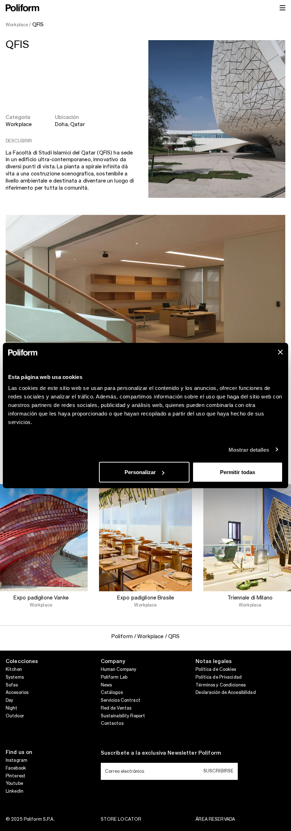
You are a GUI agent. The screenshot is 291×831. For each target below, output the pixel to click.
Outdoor (15, 716)
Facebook (16, 768)
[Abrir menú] (282, 7)
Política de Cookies (216, 669)
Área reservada (215, 819)
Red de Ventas (116, 708)
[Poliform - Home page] (22, 7)
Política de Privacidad (219, 677)
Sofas (12, 685)
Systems (15, 677)
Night (12, 708)
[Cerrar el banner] (280, 352)
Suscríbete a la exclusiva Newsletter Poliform (161, 753)
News (106, 685)
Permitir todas (237, 472)
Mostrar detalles (249, 449)
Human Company (119, 669)
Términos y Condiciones (221, 685)
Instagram (16, 760)
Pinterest (16, 776)
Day (9, 700)
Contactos (112, 723)
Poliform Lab (114, 677)
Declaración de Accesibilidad (226, 692)
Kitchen (14, 669)
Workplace (19, 124)
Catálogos (112, 692)
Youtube (14, 783)
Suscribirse (218, 771)
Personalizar (140, 472)
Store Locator (121, 819)
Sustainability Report (123, 716)
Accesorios (17, 692)
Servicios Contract (121, 700)
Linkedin (14, 791)
